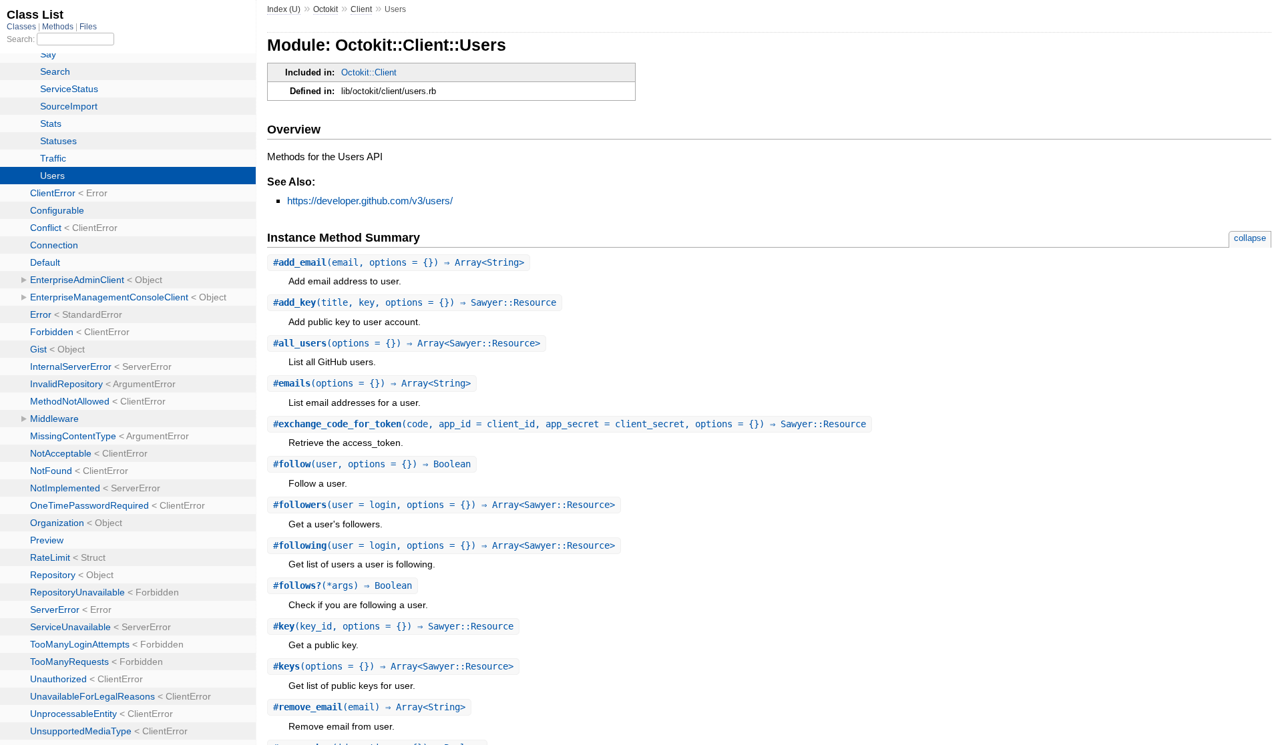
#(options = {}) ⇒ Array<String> (372, 383)
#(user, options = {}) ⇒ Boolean (372, 464)
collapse (1250, 238)
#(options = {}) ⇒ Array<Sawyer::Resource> (406, 343)
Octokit (325, 9)
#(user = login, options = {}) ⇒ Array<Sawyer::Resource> (444, 504)
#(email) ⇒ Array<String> (369, 707)
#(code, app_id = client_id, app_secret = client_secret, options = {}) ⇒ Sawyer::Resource (569, 424)
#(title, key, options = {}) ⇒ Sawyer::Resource (414, 302)
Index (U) (283, 9)
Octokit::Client (369, 72)
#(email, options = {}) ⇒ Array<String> (398, 262)
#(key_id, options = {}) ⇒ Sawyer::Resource (393, 626)
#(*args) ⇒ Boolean (342, 585)
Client (361, 9)
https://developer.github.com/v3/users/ (370, 200)
